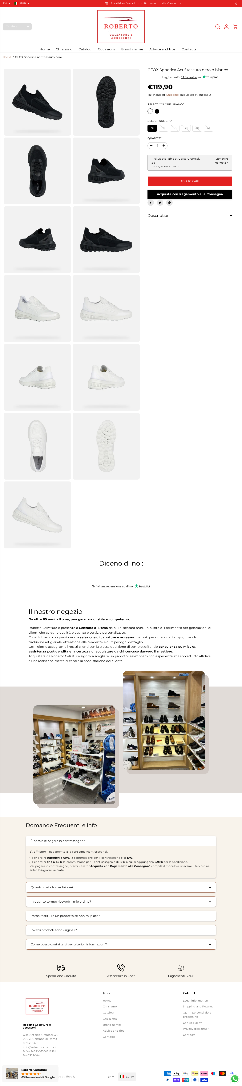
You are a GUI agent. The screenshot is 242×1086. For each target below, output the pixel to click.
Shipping (172, 94)
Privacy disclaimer (196, 1028)
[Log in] (226, 27)
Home (44, 49)
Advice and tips (162, 49)
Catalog (85, 49)
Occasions (106, 49)
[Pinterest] (169, 202)
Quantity (154, 138)
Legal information (195, 1000)
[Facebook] (150, 202)
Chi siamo (64, 49)
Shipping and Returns (198, 1006)
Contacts (189, 49)
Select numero (159, 120)
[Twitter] (160, 202)
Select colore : (165, 104)
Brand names (132, 49)
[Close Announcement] (236, 3)
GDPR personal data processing (197, 1014)
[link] (41, 1006)
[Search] (218, 27)
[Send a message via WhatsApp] (235, 1079)
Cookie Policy (192, 1022)
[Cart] (235, 27)
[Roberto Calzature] (121, 26)
